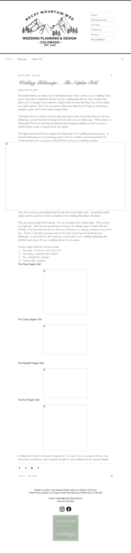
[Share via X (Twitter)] (25, 468)
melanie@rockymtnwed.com (68, 498)
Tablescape (22, 59)
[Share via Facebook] (19, 468)
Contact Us (96, 29)
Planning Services (99, 20)
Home (94, 15)
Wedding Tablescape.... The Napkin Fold (57, 83)
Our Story (95, 24)
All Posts (8, 59)
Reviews (95, 34)
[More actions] (111, 75)
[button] (122, 59)
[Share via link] (38, 468)
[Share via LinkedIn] (32, 468)
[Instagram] (62, 509)
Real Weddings (98, 39)
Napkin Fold (37, 59)
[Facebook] (69, 509)
